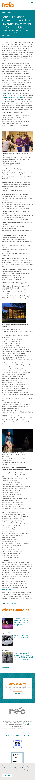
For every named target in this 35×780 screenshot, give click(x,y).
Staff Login (25, 735)
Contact (6, 733)
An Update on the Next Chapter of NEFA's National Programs (22, 622)
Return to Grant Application (13, 735)
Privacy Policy (8, 768)
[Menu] (32, 3)
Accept (7, 775)
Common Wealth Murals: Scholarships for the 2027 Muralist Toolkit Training (23, 656)
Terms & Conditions (15, 733)
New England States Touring (13, 97)
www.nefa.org (6, 589)
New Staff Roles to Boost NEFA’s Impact (23, 637)
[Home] (8, 5)
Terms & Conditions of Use (22, 768)
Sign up (17, 693)
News (8, 12)
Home (3, 12)
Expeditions (5, 93)
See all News (6, 667)
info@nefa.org (25, 723)
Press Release (11, 604)
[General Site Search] (28, 3)
